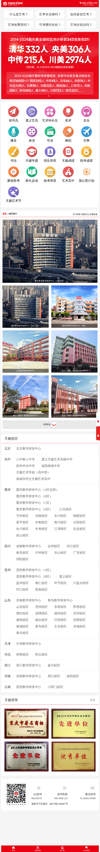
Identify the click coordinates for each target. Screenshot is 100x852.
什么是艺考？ (18, 14)
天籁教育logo (26, 3)
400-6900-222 (61, 798)
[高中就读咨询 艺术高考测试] (98, 426)
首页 (4, 214)
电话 (73, 3)
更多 (93, 700)
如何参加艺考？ (81, 14)
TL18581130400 (88, 798)
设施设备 (94, 214)
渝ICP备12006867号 (59, 804)
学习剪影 (77, 214)
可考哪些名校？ (50, 24)
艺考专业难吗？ (50, 14)
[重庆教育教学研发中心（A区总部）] (50, 251)
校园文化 (85, 214)
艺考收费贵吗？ (19, 24)
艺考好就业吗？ (81, 24)
